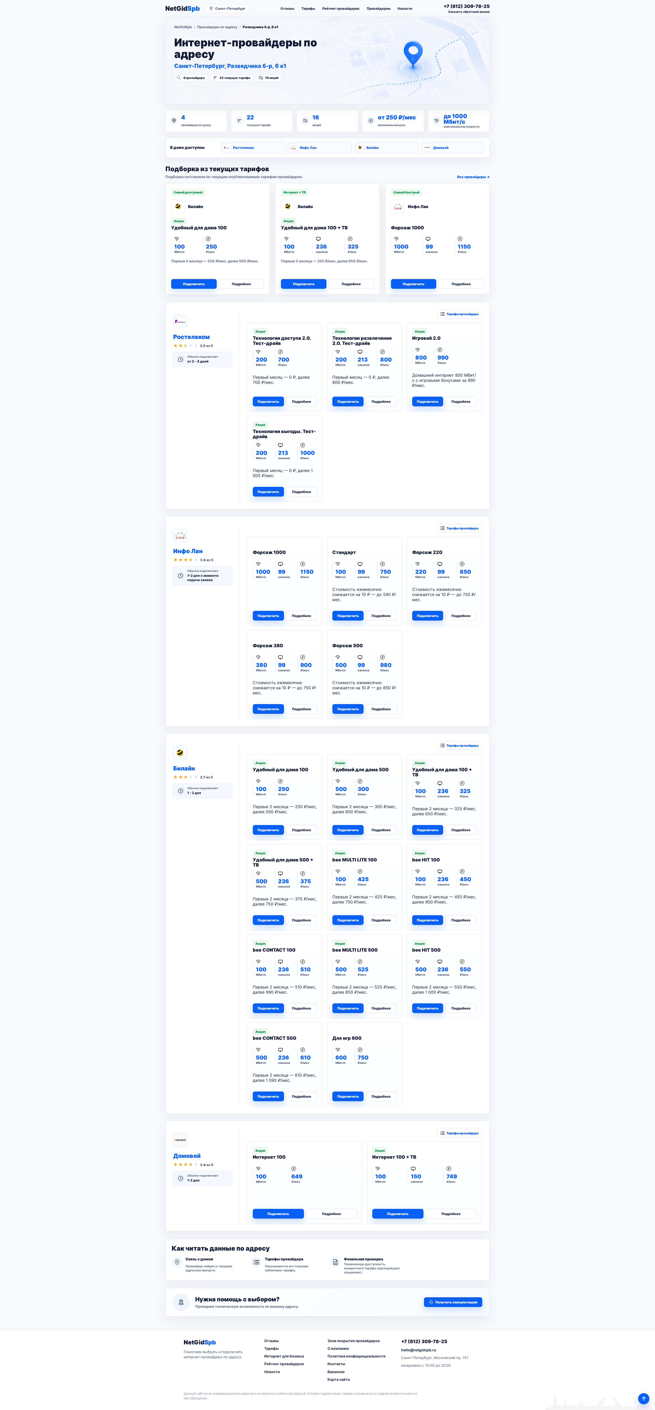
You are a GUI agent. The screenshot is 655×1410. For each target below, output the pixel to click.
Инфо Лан (308, 148)
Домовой (441, 148)
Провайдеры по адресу (217, 27)
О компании (338, 1348)
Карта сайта (339, 1379)
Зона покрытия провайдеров (354, 1341)
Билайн (372, 148)
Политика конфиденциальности (357, 1356)
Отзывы (287, 8)
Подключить (194, 284)
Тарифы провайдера (462, 314)
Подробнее (241, 284)
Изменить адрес (199, 91)
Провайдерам (378, 8)
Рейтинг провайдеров (340, 8)
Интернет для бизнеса (284, 1356)
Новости (405, 8)
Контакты (336, 1364)
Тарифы (308, 8)
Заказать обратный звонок (469, 12)
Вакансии (336, 1372)
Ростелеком (243, 148)
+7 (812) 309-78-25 (424, 1341)
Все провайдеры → (473, 177)
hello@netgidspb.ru (418, 1350)
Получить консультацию (456, 1302)
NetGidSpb (183, 27)
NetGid (182, 8)
